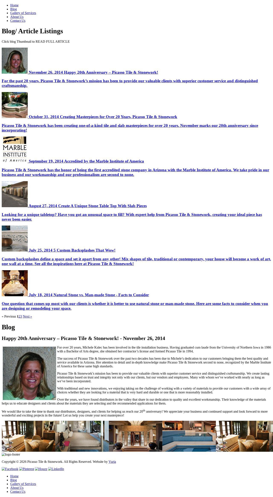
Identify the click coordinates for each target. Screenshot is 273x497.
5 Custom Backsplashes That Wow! (136, 257)
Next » (27, 316)
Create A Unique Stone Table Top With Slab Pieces (132, 212)
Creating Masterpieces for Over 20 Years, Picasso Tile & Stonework (130, 123)
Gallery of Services (23, 13)
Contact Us (17, 20)
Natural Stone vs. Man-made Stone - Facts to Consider (135, 302)
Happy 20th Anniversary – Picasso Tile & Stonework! (130, 79)
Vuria (112, 461)
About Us (16, 17)
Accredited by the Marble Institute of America (135, 168)
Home (14, 5)
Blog (13, 9)
